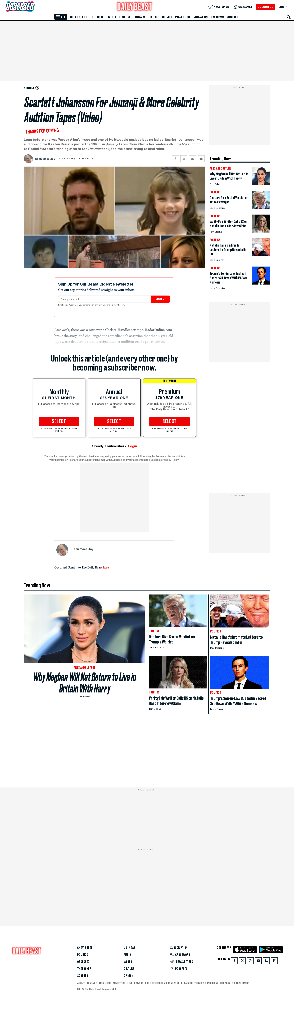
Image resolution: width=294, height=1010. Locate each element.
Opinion (167, 17)
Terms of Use (100, 305)
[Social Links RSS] (266, 961)
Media (112, 17)
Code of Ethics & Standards (162, 983)
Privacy (138, 983)
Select (59, 421)
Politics (153, 17)
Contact (91, 983)
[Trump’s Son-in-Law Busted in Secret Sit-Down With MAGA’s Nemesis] (261, 283)
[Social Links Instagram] (250, 961)
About (81, 983)
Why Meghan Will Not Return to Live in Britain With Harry (84, 682)
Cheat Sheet (78, 17)
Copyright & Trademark (234, 983)
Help (130, 983)
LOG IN (282, 6)
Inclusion (187, 983)
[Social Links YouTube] (258, 961)
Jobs (108, 983)
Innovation (200, 17)
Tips (101, 983)
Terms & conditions (206, 983)
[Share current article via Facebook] (175, 158)
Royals (140, 17)
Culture (129, 968)
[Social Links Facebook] (234, 961)
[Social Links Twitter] (242, 961)
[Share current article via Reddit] (201, 158)
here (106, 567)
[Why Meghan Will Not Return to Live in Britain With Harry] (261, 184)
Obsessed (125, 17)
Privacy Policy (117, 305)
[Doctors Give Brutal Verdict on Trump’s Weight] (261, 207)
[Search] (289, 17)
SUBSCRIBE (265, 6)
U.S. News (217, 17)
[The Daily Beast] (135, 7)
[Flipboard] (274, 961)
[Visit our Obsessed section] (33, 7)
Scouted (232, 17)
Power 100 (182, 17)
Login (132, 446)
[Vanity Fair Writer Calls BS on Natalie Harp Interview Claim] (261, 231)
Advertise (119, 983)
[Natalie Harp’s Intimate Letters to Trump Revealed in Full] (261, 255)
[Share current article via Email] (192, 158)
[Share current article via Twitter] (183, 158)
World (128, 961)
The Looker (97, 17)
